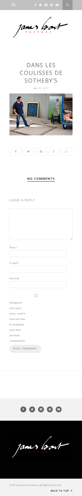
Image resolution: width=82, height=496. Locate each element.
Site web (14, 278)
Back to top (60, 490)
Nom (13, 247)
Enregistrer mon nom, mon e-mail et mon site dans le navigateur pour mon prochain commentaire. (17, 322)
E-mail (14, 263)
